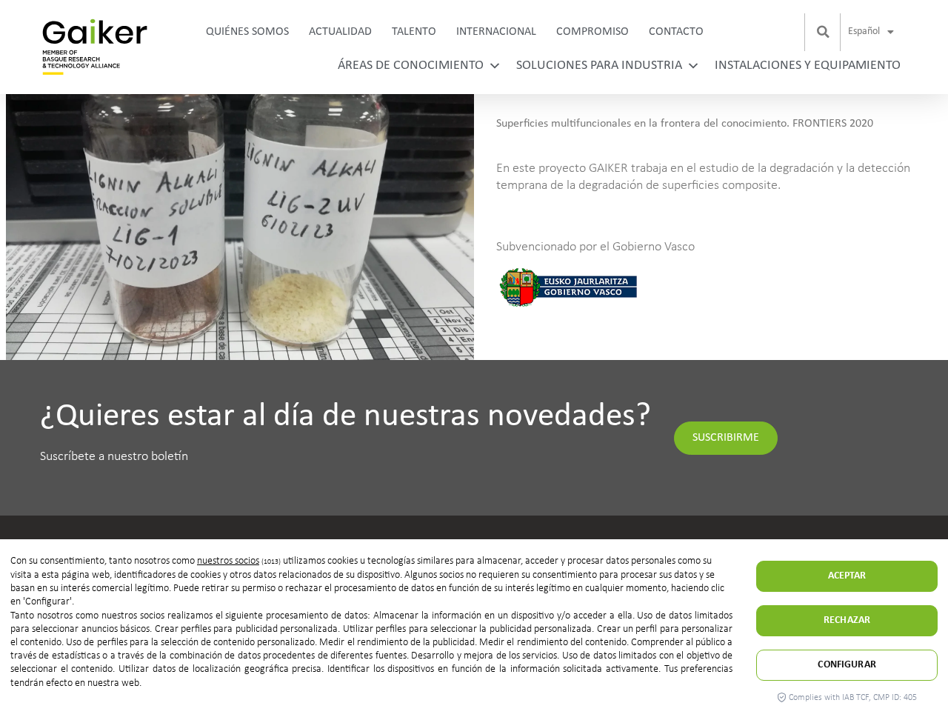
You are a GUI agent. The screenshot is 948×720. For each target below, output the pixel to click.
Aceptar (847, 575)
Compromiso (592, 32)
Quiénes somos (247, 32)
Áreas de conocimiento (411, 66)
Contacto (676, 32)
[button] (823, 32)
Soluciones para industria (599, 66)
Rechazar (847, 620)
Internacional (496, 32)
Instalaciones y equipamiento (808, 66)
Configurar (846, 664)
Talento (414, 32)
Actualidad (340, 32)
